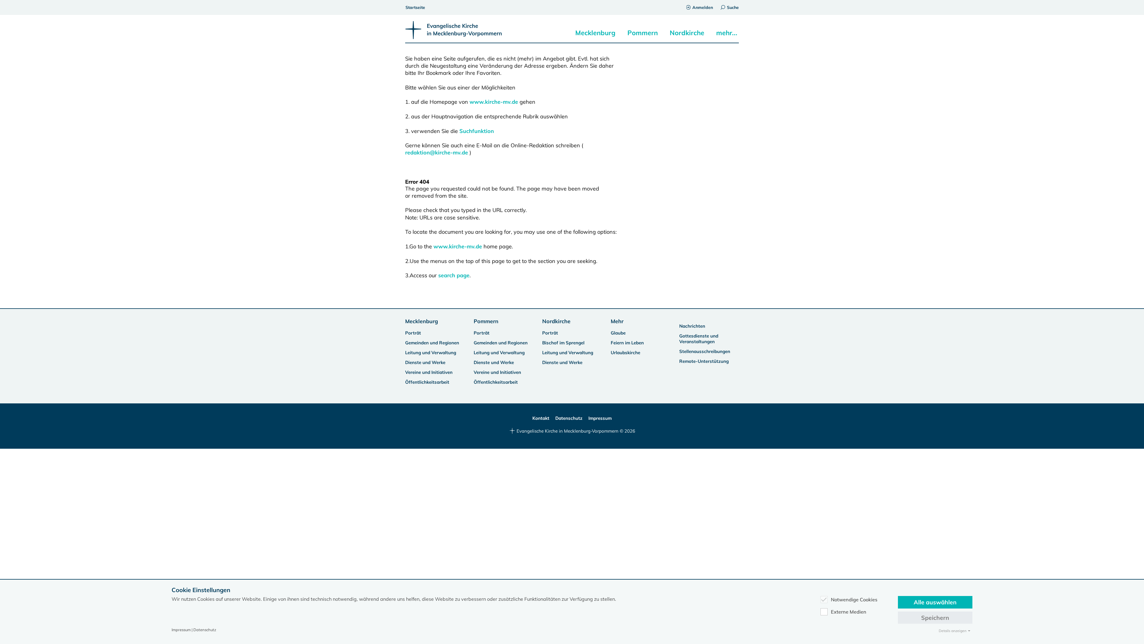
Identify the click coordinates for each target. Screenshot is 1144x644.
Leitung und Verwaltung (430, 352)
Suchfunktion (476, 131)
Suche (733, 7)
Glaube (618, 333)
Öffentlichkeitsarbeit (427, 382)
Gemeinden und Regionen (432, 343)
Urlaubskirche (625, 352)
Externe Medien (848, 612)
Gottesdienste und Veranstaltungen (698, 338)
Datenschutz (568, 418)
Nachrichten (692, 326)
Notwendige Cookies (854, 600)
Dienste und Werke (425, 362)
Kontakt (540, 418)
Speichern (935, 617)
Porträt (413, 333)
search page (454, 275)
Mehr (617, 321)
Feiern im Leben (627, 343)
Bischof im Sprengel (563, 343)
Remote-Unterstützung (704, 361)
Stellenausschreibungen (704, 351)
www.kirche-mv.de (494, 101)
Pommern (642, 33)
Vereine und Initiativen (429, 372)
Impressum (600, 418)
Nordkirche (687, 33)
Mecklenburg (595, 33)
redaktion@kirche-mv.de (436, 152)
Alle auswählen (935, 602)
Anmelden (702, 7)
